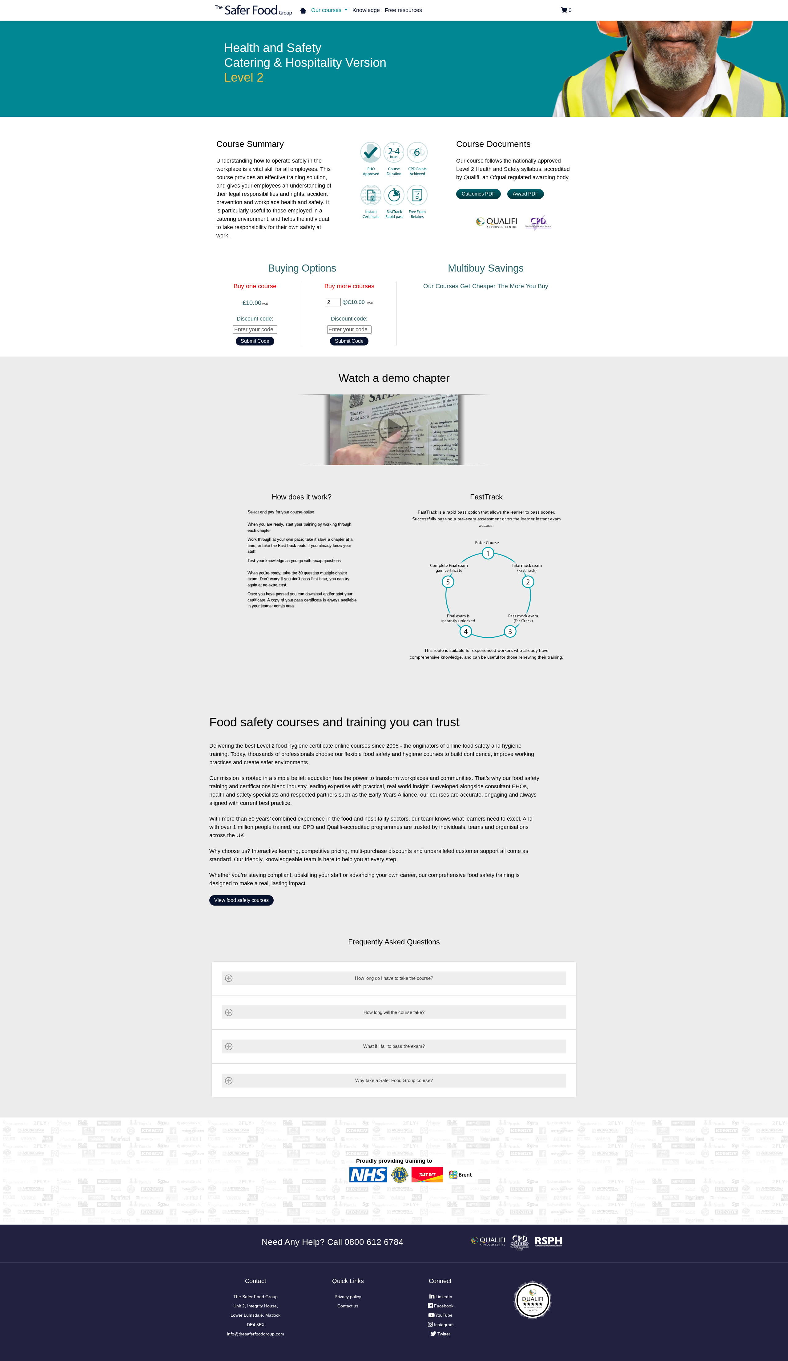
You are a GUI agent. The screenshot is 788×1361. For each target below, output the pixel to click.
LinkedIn (444, 1296)
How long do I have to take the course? (394, 978)
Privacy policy (348, 1296)
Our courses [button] (327, 10)
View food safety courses (241, 900)
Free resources (403, 10)
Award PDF (525, 193)
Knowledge (366, 10)
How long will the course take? (394, 1012)
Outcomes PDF (478, 193)
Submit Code (255, 341)
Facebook (443, 1305)
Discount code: (255, 319)
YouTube (443, 1315)
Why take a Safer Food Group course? (394, 1080)
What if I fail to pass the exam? (394, 1046)
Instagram (444, 1324)
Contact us (347, 1305)
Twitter (443, 1333)
